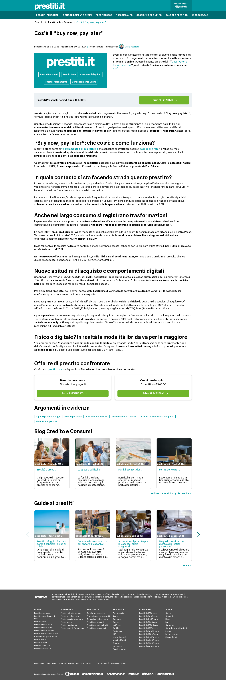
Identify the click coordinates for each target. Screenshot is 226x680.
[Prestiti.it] (49, 9)
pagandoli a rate (149, 148)
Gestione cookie (101, 663)
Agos (115, 616)
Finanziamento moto (43, 627)
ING (114, 634)
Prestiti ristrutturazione (71, 613)
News (167, 619)
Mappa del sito (171, 637)
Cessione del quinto (153, 380)
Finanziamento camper (44, 630)
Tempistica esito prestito (97, 619)
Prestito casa (40, 621)
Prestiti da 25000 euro (149, 634)
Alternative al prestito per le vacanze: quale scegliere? (133, 544)
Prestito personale (72, 380)
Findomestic (118, 613)
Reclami (168, 631)
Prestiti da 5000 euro (148, 622)
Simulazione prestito (96, 613)
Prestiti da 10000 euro (149, 625)
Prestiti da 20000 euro (149, 631)
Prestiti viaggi (66, 622)
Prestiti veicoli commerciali (46, 633)
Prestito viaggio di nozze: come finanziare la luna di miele (51, 544)
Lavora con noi (171, 634)
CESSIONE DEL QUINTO (149, 15)
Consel (116, 622)
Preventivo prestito (42, 648)
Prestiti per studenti (95, 622)
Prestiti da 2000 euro (148, 616)
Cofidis (116, 628)
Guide (168, 613)
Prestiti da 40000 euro (149, 640)
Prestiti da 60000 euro (149, 646)
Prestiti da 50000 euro (149, 643)
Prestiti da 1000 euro (148, 613)
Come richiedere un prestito (99, 616)
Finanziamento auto (43, 624)
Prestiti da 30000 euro (149, 637)
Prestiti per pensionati (96, 628)
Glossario (169, 616)
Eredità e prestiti (46, 469)
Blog (167, 622)
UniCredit (117, 625)
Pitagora (117, 643)
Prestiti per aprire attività (97, 625)
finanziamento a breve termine (79, 148)
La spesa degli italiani (90, 469)
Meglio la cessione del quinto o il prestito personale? (171, 544)
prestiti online (56, 369)
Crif (115, 68)
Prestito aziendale (42, 646)
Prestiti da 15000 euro (148, 628)
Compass (117, 619)
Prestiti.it (39, 22)
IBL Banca (117, 646)
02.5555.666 (201, 15)
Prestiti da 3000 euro (148, 619)
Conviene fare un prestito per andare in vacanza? (92, 542)
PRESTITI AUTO (124, 15)
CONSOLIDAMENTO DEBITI (77, 15)
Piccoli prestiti (40, 642)
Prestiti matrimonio (69, 625)
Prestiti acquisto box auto (72, 619)
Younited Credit (119, 640)
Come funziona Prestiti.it (176, 628)
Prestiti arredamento (70, 616)
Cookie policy (51, 663)
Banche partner (120, 649)
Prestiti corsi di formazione (72, 628)
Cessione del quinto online (45, 636)
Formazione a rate (169, 469)
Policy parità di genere (118, 663)
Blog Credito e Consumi (60, 22)
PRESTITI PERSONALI (47, 15)
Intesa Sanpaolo (120, 637)
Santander (117, 631)
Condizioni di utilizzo (66, 663)
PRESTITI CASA (104, 15)
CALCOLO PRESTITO (176, 15)
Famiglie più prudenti (130, 469)
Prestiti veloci (40, 639)
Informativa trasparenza (84, 663)
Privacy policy (39, 663)
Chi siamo (169, 625)
